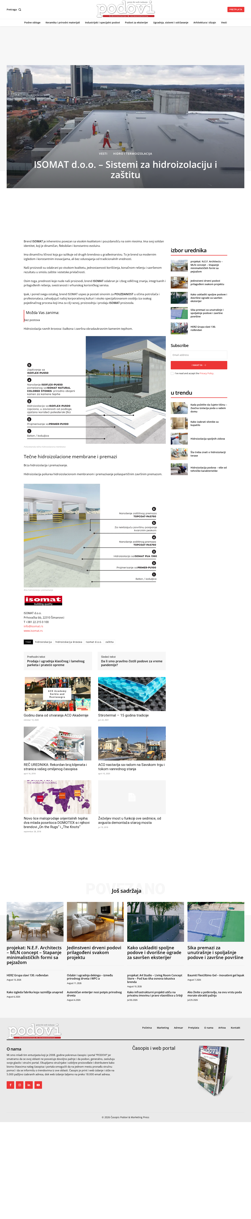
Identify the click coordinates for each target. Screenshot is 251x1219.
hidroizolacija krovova (68, 642)
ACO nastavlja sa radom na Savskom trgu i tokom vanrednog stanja (131, 767)
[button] (15, 9)
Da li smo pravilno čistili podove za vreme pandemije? (131, 663)
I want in (197, 365)
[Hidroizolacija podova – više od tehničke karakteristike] (179, 469)
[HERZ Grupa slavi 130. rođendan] (179, 328)
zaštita (110, 642)
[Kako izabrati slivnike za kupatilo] (179, 423)
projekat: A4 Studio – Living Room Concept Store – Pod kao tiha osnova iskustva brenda (154, 978)
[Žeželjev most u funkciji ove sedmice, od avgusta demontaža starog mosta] (132, 797)
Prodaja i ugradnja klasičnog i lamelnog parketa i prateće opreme (56, 663)
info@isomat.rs (33, 626)
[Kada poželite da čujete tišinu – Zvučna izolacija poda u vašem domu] (179, 408)
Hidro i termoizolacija (132, 153)
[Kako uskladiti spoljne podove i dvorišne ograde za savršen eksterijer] (179, 298)
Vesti (103, 153)
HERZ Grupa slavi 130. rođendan (27, 975)
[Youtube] (38, 1085)
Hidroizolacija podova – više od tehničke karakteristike (209, 469)
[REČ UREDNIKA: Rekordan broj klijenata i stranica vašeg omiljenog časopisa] (57, 743)
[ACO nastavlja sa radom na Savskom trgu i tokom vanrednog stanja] (132, 743)
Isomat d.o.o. (94, 642)
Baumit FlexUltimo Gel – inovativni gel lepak (215, 975)
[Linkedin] (29, 1085)
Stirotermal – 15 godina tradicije (123, 715)
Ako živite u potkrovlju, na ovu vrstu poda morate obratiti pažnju (214, 993)
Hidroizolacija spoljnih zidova (208, 438)
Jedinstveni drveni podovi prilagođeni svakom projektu (207, 282)
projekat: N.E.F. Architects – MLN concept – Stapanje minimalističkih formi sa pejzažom (207, 266)
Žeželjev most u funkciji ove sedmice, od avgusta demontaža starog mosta (129, 820)
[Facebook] (10, 1085)
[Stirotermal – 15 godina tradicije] (132, 694)
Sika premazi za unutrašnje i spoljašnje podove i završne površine (207, 313)
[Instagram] (19, 1085)
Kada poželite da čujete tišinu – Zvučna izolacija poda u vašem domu (209, 408)
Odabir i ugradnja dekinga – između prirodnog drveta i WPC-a (90, 976)
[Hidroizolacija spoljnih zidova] (179, 439)
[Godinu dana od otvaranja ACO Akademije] (57, 694)
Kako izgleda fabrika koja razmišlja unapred (35, 992)
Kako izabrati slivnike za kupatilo (205, 423)
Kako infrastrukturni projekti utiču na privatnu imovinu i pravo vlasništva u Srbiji (155, 993)
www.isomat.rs (33, 631)
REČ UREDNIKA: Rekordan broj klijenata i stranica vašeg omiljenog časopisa (55, 767)
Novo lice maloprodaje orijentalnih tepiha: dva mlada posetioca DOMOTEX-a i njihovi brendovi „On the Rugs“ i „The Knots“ (56, 822)
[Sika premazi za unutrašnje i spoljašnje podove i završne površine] (179, 313)
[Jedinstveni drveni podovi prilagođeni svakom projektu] (179, 282)
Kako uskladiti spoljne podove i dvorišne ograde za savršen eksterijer (209, 298)
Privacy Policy (206, 373)
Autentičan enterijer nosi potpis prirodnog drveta (94, 993)
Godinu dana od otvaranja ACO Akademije (56, 715)
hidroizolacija (43, 642)
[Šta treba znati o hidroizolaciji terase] (179, 454)
